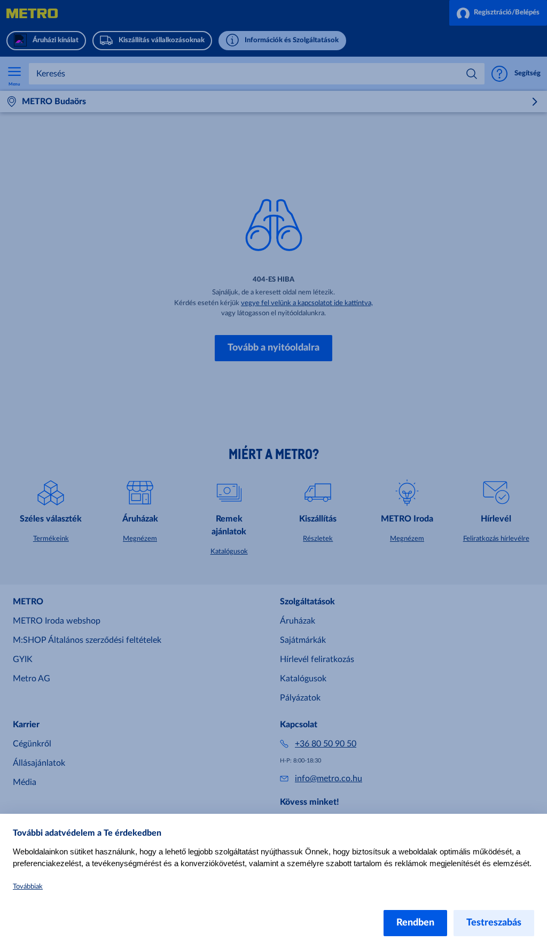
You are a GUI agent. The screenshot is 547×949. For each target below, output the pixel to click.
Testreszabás (493, 923)
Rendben (415, 923)
